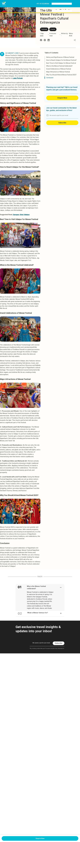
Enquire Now (62, 98)
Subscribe (62, 123)
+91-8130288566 (42, 4)
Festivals (44, 29)
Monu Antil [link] (71, 35)
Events (53, 29)
